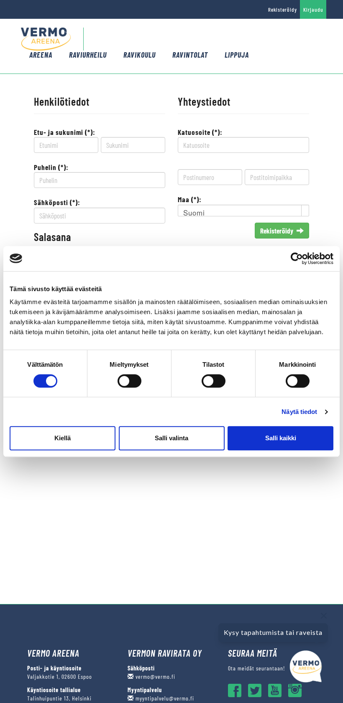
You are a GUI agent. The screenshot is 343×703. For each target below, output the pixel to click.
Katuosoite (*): (200, 132)
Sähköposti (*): (57, 202)
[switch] (129, 381)
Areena (40, 54)
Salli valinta (171, 438)
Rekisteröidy (282, 9)
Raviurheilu (88, 54)
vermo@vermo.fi (154, 676)
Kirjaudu (313, 9)
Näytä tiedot (299, 411)
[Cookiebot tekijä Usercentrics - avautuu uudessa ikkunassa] (296, 258)
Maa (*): (190, 199)
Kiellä (62, 438)
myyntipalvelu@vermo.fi (164, 698)
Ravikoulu (139, 54)
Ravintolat (190, 54)
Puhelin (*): (51, 167)
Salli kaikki (280, 438)
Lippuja (237, 54)
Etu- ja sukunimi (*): (64, 132)
